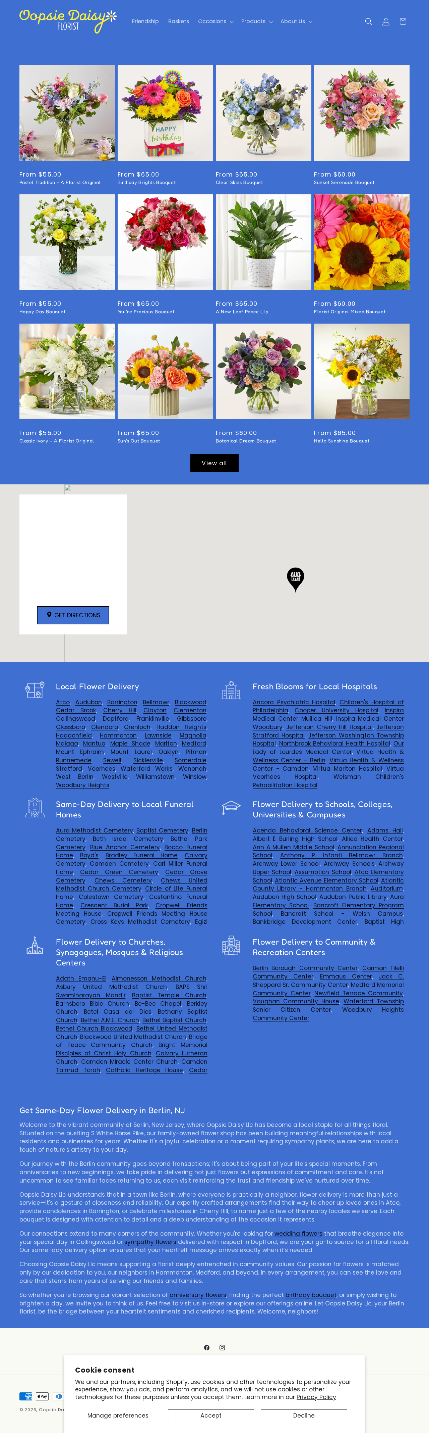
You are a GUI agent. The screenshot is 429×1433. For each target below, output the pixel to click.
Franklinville (152, 719)
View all (214, 463)
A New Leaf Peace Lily (242, 311)
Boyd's (89, 855)
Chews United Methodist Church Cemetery (131, 884)
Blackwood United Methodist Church (133, 1037)
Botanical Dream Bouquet (246, 440)
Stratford (69, 769)
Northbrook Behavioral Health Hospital (334, 743)
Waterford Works (147, 769)
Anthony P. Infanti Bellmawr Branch (341, 855)
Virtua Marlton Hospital (347, 769)
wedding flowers (298, 1234)
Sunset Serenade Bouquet (344, 182)
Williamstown (155, 777)
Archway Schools (349, 864)
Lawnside (158, 735)
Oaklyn (169, 752)
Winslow (194, 777)
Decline (304, 1416)
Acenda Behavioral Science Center (307, 830)
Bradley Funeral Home (142, 855)
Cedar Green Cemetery (119, 872)
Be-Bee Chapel (158, 1004)
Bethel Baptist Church (174, 1020)
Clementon (190, 710)
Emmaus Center (346, 976)
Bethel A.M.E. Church (110, 1020)
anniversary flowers (198, 1295)
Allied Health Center (372, 839)
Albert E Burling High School (295, 839)
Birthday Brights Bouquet (147, 182)
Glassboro (70, 727)
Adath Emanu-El (81, 978)
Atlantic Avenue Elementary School (326, 880)
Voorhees (101, 769)
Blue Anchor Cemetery (125, 847)
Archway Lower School (286, 864)
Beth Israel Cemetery (128, 839)
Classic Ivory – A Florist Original (56, 440)
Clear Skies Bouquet (239, 182)
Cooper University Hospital (336, 710)
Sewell (112, 760)
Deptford (116, 719)
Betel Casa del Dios (117, 1012)
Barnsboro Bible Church (92, 1004)
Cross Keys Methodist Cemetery (140, 922)
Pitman (196, 752)
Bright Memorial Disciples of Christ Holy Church (131, 1049)
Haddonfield (74, 735)
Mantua (94, 743)
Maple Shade (130, 743)
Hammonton (118, 735)
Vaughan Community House (296, 1001)
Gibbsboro (191, 719)
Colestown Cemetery (111, 897)
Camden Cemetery (119, 864)
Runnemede (73, 760)
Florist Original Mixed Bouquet (349, 311)
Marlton (166, 743)
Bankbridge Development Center (305, 922)
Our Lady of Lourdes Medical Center (328, 747)
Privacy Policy (316, 1397)
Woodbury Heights (82, 785)
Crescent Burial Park (114, 905)
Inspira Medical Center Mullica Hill (328, 714)
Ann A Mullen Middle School (293, 847)
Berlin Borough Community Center (305, 968)
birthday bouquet (311, 1295)
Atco (63, 702)
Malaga (67, 743)
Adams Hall (385, 830)
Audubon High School (284, 897)
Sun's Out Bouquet (139, 440)
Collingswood (75, 719)
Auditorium (387, 889)
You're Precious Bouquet (146, 311)
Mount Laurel (131, 752)
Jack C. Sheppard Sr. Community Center (328, 980)
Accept (211, 1416)
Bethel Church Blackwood (94, 1028)
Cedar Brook (76, 710)
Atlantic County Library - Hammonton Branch (328, 884)
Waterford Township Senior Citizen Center (328, 1005)
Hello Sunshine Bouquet (341, 440)
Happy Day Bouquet (42, 311)
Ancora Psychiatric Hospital (294, 702)
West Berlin (75, 777)
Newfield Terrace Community (358, 993)
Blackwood (190, 702)
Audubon (88, 702)
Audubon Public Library (353, 897)
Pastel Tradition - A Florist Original (60, 182)
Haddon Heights (181, 727)
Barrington (122, 702)
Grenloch (137, 727)
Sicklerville (148, 760)
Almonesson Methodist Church (159, 978)
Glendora (104, 727)
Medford (194, 743)
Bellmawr (156, 702)
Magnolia (193, 735)
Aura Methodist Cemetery (94, 830)
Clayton (155, 710)
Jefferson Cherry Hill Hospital (329, 727)
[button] (215, 21)
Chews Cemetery (123, 880)
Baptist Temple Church (169, 995)
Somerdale (190, 760)
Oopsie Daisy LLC (59, 1410)
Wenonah (192, 769)
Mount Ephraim (80, 752)
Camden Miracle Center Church (129, 1062)
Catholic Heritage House (144, 1070)
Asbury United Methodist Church (111, 987)
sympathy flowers (150, 1242)
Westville (115, 777)
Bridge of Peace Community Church (131, 1041)
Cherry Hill (119, 710)
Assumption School (323, 872)
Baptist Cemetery (162, 830)
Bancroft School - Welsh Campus (342, 914)
